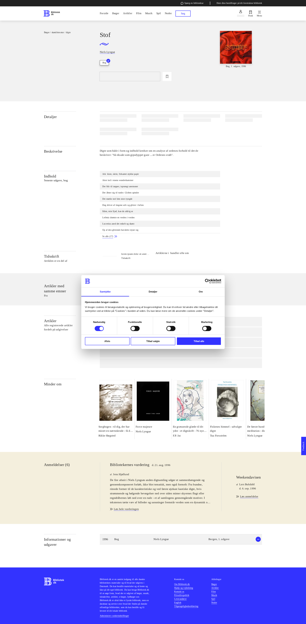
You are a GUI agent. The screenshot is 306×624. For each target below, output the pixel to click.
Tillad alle (199, 341)
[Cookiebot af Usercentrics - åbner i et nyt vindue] (207, 281)
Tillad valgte (153, 341)
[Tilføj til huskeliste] (167, 76)
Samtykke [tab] (105, 291)
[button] (181, 539)
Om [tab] (201, 291)
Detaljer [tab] (153, 291)
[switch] (135, 328)
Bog (104, 62)
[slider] (236, 55)
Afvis (107, 341)
